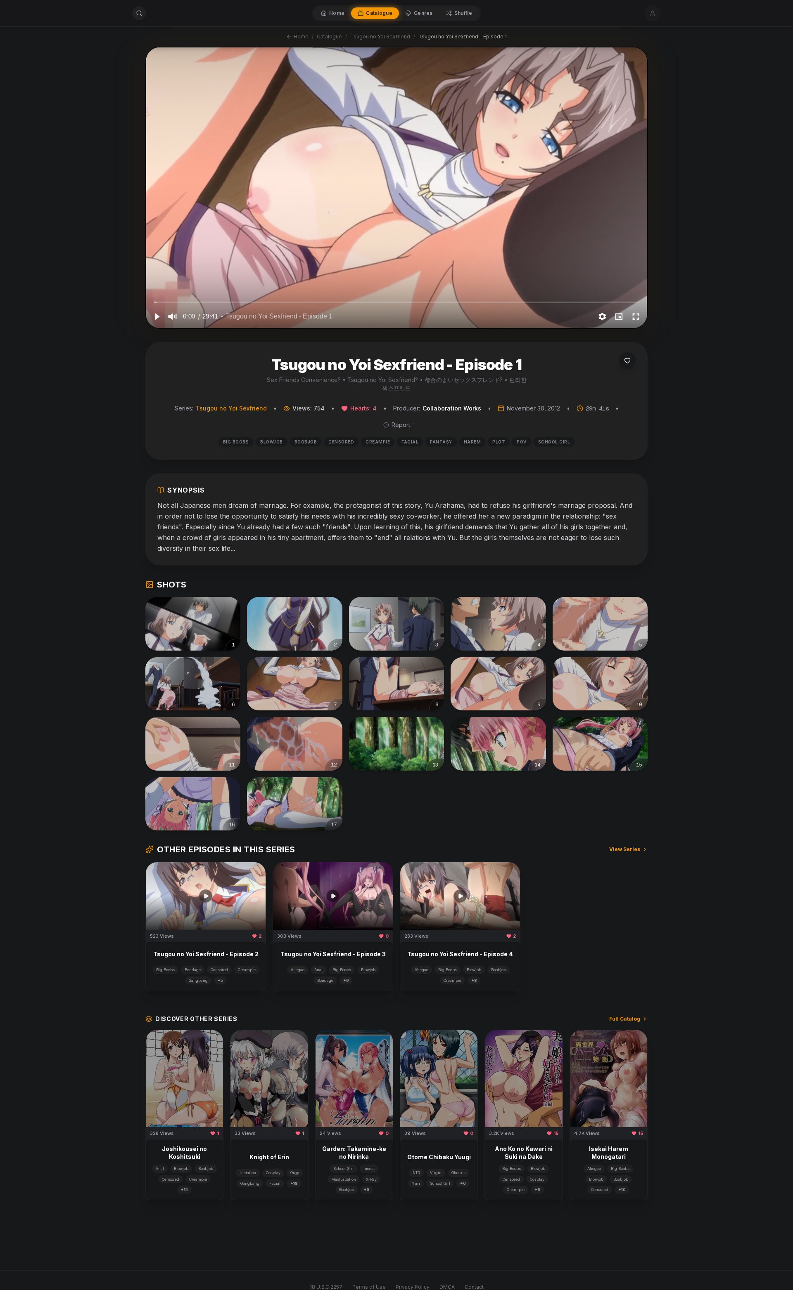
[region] (396, 187)
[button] (156, 316)
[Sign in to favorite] (627, 360)
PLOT (498, 441)
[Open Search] (139, 13)
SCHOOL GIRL (554, 441)
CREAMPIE (378, 441)
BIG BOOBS (236, 441)
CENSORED (341, 441)
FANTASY (441, 441)
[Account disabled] (652, 13)
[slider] (396, 302)
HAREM (472, 441)
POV (522, 441)
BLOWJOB (271, 441)
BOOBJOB (305, 441)
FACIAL (409, 441)
